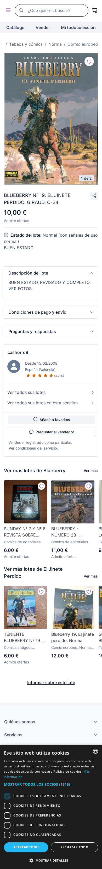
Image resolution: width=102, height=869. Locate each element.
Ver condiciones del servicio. (33, 448)
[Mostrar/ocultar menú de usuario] (7, 10)
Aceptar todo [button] (26, 847)
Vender (43, 27)
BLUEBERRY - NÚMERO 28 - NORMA (65, 532)
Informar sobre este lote (51, 682)
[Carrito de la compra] (95, 10)
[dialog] (51, 807)
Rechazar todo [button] (74, 847)
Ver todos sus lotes (26, 392)
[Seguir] (89, 61)
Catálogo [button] (15, 27)
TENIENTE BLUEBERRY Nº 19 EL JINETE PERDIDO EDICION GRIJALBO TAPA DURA (25, 638)
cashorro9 (18, 352)
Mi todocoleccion (78, 27)
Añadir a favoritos (54, 419)
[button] (51, 273)
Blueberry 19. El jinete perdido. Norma (72, 637)
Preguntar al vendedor (55, 432)
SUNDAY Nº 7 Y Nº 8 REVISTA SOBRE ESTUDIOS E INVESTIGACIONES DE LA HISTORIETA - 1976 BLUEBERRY (25, 532)
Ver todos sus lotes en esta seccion (42, 402)
